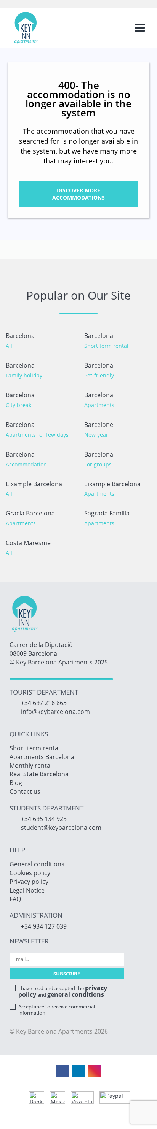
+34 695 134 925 (44, 819)
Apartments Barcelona (42, 757)
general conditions (75, 994)
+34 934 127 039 (44, 926)
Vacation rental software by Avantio (78, 1117)
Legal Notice (27, 890)
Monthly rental (31, 765)
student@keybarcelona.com (61, 827)
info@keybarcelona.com (55, 711)
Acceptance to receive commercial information (56, 1010)
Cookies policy (30, 873)
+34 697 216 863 (44, 703)
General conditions (37, 864)
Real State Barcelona (39, 774)
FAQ (15, 899)
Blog (16, 783)
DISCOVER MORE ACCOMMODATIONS (78, 194)
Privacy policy (29, 881)
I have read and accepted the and (62, 991)
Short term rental (35, 748)
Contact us (25, 791)
